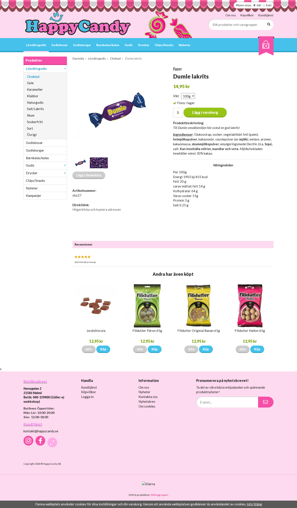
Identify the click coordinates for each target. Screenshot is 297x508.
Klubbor (32, 96)
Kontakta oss (148, 397)
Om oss (230, 15)
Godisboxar (59, 45)
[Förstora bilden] (117, 110)
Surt (30, 128)
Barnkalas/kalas (107, 45)
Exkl (268, 5)
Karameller (35, 89)
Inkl (259, 5)
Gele (30, 83)
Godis (129, 45)
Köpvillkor (247, 15)
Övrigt (32, 135)
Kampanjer (33, 195)
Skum (30, 115)
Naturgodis (35, 102)
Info (89, 349)
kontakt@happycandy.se (40, 431)
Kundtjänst (266, 15)
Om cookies (146, 406)
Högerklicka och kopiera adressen (96, 209)
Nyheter (184, 45)
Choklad (33, 77)
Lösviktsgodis (36, 45)
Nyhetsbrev (146, 401)
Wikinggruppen (159, 494)
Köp (103, 349)
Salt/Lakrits (35, 109)
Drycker (143, 45)
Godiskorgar (82, 45)
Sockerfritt (35, 122)
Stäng (258, 504)
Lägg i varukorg (205, 112)
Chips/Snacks (164, 45)
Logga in (87, 397)
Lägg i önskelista (88, 175)
